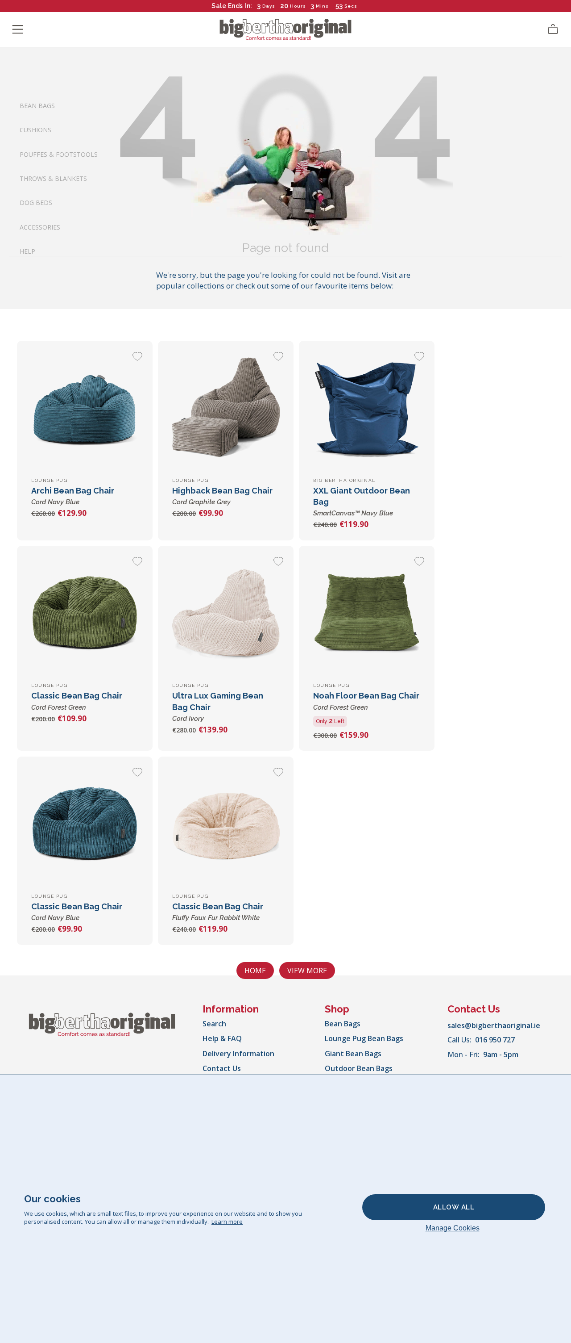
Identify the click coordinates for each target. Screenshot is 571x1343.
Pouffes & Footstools (59, 154)
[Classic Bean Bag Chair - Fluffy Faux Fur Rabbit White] (225, 824)
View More (307, 970)
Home (255, 970)
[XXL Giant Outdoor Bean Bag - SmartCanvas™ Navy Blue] (366, 408)
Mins (322, 6)
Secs (351, 6)
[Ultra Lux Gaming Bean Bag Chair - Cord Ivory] (225, 613)
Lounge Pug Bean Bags (364, 1038)
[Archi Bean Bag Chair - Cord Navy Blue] (84, 408)
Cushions (35, 130)
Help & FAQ (222, 1038)
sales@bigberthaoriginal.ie (493, 1025)
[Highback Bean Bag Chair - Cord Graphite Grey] (225, 408)
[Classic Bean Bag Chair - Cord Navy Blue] (84, 824)
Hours (298, 6)
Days (268, 6)
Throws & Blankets (53, 178)
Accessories (40, 226)
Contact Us (222, 1068)
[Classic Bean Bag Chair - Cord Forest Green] (84, 613)
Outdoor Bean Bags (359, 1068)
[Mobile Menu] (17, 29)
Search (214, 1024)
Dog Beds (36, 202)
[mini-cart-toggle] (553, 29)
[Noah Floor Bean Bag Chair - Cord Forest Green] (366, 613)
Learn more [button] (227, 1221)
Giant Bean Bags (353, 1054)
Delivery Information (238, 1054)
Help (27, 251)
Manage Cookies (453, 1228)
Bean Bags (37, 105)
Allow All (454, 1207)
